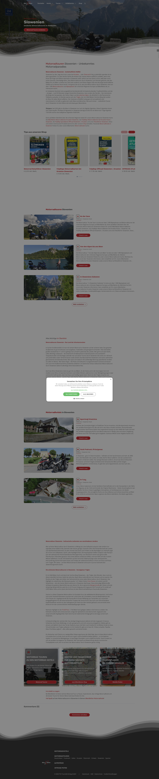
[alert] (79, 389)
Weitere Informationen (82, 387)
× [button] (110, 379)
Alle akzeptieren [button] (71, 394)
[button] (79, 390)
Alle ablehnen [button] (88, 394)
